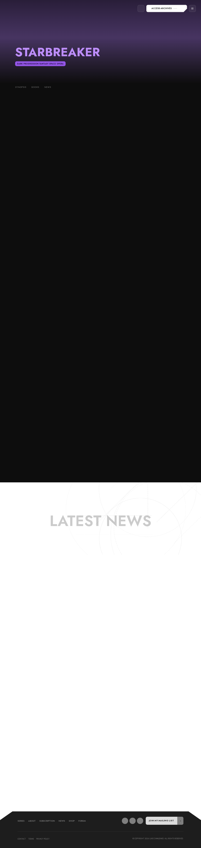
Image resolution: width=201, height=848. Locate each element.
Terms (31, 839)
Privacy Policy (42, 839)
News (62, 820)
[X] (132, 821)
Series (21, 820)
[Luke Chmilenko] (18, 8)
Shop (72, 820)
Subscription (47, 820)
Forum (82, 820)
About (32, 820)
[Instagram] (140, 821)
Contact (22, 839)
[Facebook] (125, 821)
